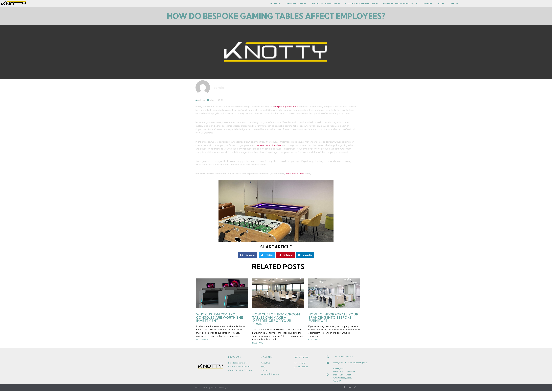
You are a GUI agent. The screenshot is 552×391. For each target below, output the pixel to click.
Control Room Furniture (360, 3)
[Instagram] (355, 387)
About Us (275, 3)
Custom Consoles (296, 3)
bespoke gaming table (286, 106)
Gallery (427, 3)
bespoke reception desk (268, 145)
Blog (441, 3)
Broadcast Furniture (324, 3)
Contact (455, 3)
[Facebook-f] (344, 387)
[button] (247, 255)
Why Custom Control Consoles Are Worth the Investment (219, 317)
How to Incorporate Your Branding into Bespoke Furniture (333, 317)
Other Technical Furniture (399, 3)
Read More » (202, 340)
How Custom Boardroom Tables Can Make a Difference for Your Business (276, 319)
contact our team (294, 173)
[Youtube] (350, 387)
